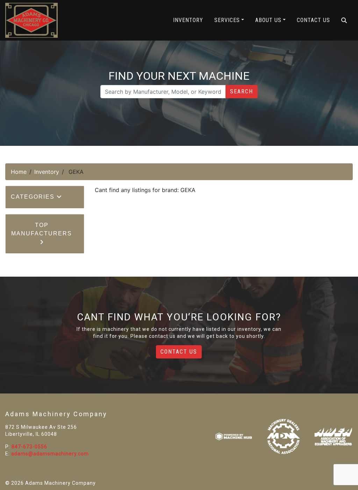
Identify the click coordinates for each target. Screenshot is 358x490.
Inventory (188, 20)
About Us (268, 20)
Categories (34, 197)
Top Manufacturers (41, 229)
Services (227, 20)
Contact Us (313, 20)
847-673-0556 (29, 446)
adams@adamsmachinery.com (50, 453)
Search (241, 91)
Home (19, 171)
